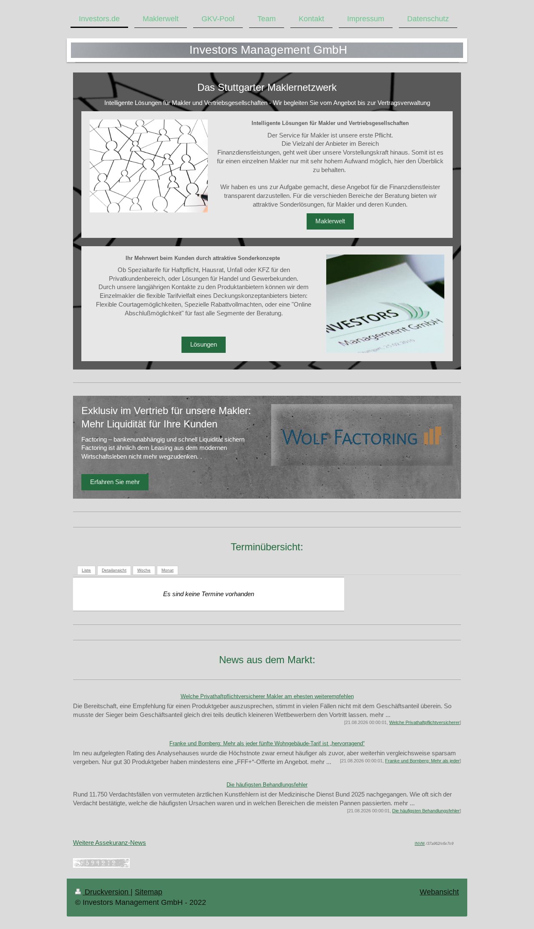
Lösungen (203, 344)
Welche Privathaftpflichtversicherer (424, 722)
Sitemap (148, 892)
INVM (420, 844)
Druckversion (107, 892)
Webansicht (439, 892)
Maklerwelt (330, 221)
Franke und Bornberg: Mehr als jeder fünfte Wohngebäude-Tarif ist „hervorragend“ (267, 743)
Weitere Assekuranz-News (109, 842)
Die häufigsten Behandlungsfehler (267, 785)
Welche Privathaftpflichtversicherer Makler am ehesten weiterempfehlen (267, 696)
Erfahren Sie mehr (115, 481)
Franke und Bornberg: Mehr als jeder (422, 760)
